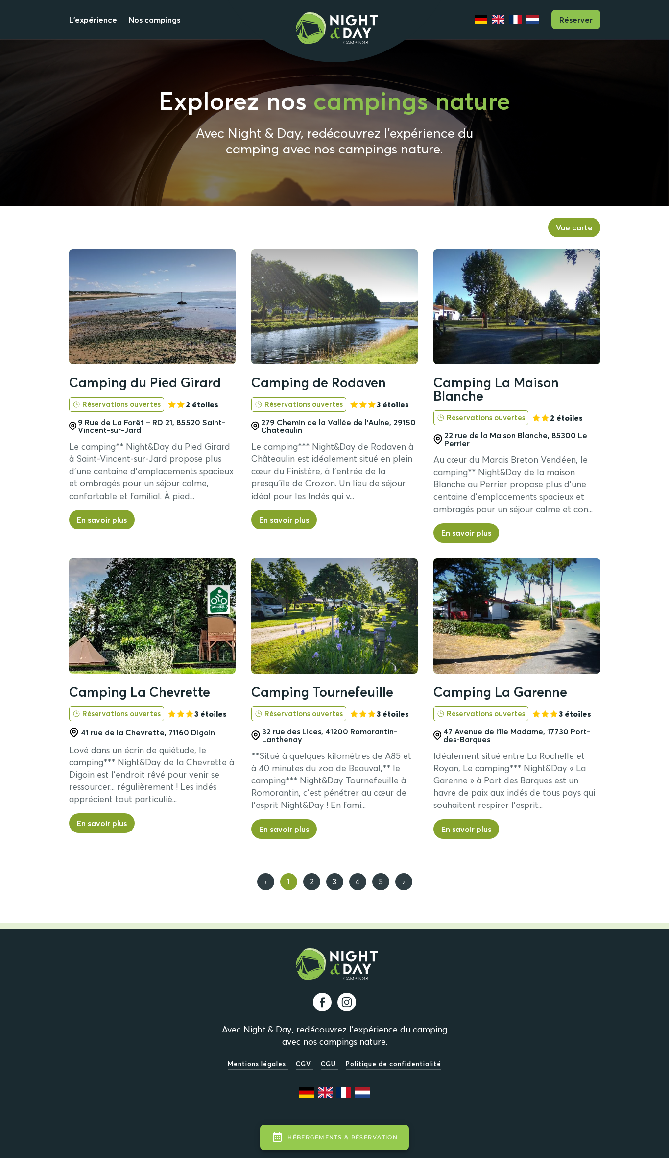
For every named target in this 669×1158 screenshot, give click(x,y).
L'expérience (93, 20)
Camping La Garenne (500, 692)
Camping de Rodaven (318, 382)
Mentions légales (258, 1064)
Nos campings (154, 20)
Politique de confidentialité (393, 1064)
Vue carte (574, 227)
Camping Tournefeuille (322, 692)
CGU (329, 1064)
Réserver (576, 20)
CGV (304, 1064)
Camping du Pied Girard (145, 382)
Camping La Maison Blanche (496, 389)
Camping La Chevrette (139, 692)
